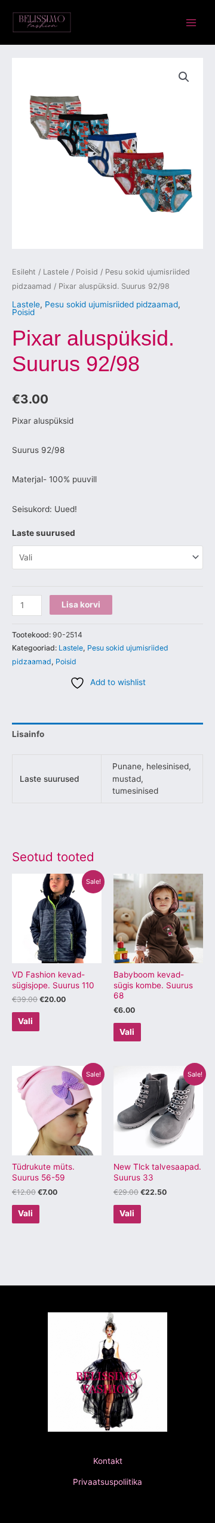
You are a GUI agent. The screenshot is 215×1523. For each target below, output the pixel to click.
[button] (184, 77)
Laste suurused (43, 533)
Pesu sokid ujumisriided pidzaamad (111, 304)
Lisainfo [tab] (28, 734)
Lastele (56, 271)
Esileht (24, 271)
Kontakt (107, 1461)
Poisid (87, 271)
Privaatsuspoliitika (107, 1482)
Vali (25, 1021)
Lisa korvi (81, 604)
